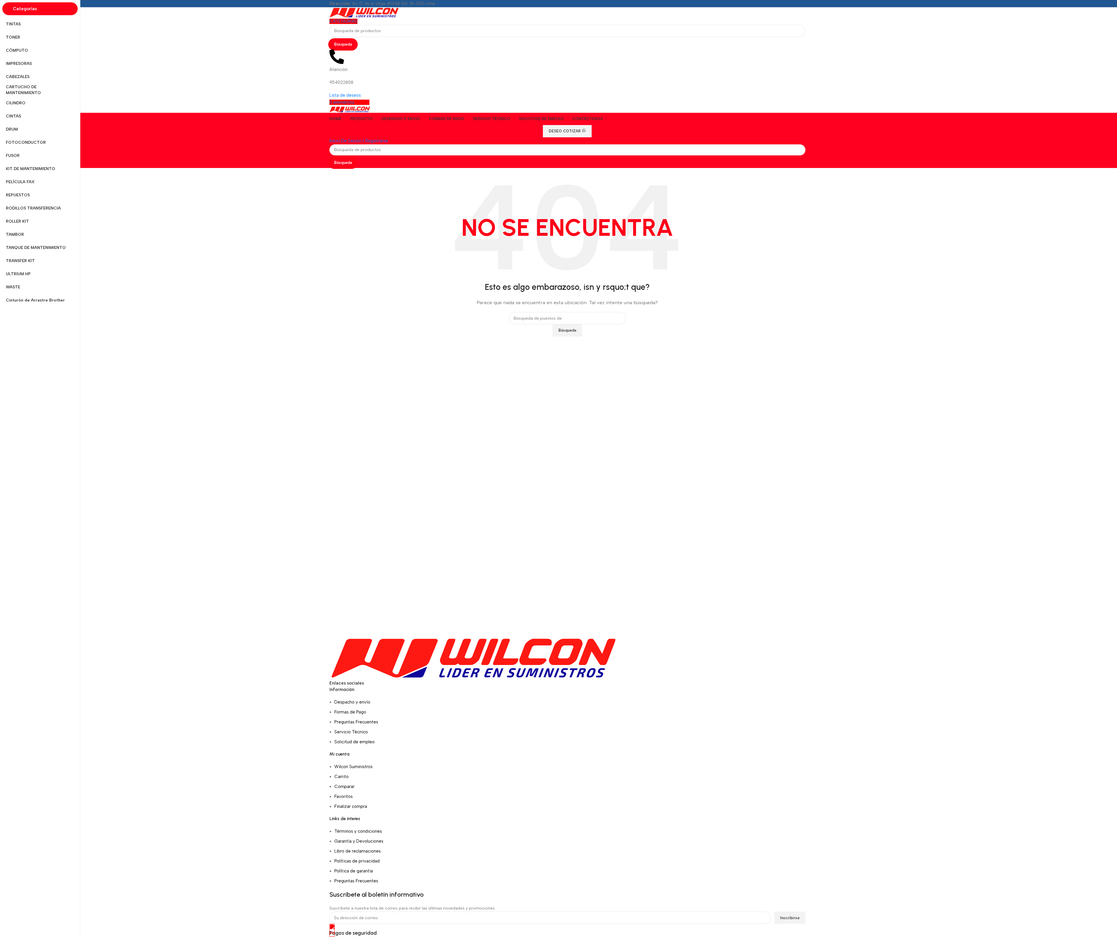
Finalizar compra (350, 806)
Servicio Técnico (351, 732)
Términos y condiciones (358, 831)
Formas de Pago (350, 712)
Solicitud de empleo (354, 741)
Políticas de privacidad (357, 861)
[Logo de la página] (364, 12)
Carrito (341, 776)
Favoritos (343, 796)
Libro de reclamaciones (357, 851)
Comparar (344, 786)
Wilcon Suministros (353, 766)
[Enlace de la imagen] (473, 657)
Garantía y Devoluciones (358, 841)
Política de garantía (353, 871)
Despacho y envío (352, 702)
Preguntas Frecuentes (356, 722)
